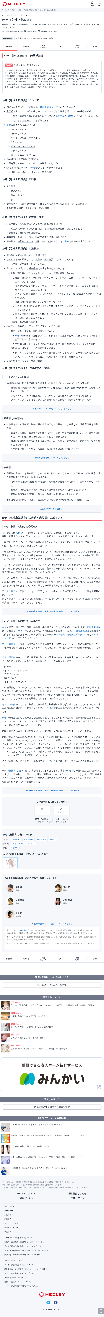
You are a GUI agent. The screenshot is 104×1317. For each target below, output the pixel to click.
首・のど (31, 844)
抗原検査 (14, 848)
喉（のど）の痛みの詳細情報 (52, 985)
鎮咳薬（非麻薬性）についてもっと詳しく (52, 458)
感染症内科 (28, 839)
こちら (68, 933)
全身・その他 (18, 844)
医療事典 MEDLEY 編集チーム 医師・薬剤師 (35, 38)
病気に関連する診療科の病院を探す (52, 1107)
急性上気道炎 (46, 107)
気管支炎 (60, 116)
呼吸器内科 (41, 839)
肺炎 (69, 116)
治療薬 (95, 46)
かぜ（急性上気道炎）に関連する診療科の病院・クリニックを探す (52, 611)
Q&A (60, 46)
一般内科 (16, 839)
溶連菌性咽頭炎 (74, 634)
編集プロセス (26, 1198)
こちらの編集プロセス (25, 930)
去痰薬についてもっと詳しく (52, 509)
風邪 (18, 532)
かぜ (29, 107)
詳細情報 (26, 46)
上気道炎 (60, 634)
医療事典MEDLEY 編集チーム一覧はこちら (53, 924)
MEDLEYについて (26, 1193)
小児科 (53, 839)
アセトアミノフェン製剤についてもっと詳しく (52, 409)
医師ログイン (77, 1198)
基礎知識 (9, 46)
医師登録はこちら (77, 1193)
